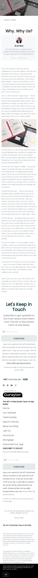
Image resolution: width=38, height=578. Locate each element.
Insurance (8, 435)
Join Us (7, 430)
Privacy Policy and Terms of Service (19, 363)
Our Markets (9, 412)
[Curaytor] (12, 397)
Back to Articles (10, 20)
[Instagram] (15, 385)
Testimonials (10, 417)
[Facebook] (4, 385)
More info (20, 569)
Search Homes (11, 421)
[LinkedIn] (7, 385)
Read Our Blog (10, 426)
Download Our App (13, 444)
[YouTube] (12, 385)
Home (6, 408)
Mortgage (8, 439)
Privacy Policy (19, 518)
